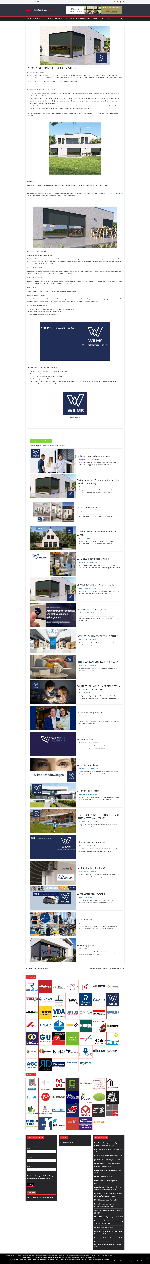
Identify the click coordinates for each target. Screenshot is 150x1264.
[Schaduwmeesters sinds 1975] (53, 847)
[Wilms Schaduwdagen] (53, 770)
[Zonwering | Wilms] (53, 950)
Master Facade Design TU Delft (38, 968)
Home (29, 19)
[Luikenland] (59, 994)
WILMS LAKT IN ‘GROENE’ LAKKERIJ (94, 558)
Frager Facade (99, 1177)
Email (29, 1148)
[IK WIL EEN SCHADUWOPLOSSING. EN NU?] (53, 641)
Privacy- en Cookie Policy (135, 1261)
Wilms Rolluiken (85, 919)
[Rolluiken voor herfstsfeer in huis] (53, 461)
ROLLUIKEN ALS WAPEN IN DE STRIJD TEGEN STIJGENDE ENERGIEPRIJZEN (98, 688)
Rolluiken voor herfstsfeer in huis (93, 455)
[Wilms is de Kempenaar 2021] (53, 718)
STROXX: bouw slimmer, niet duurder (106, 1210)
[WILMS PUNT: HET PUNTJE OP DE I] (53, 615)
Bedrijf (29, 1157)
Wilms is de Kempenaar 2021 (91, 712)
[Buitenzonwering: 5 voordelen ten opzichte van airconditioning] (53, 486)
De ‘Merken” (49, 19)
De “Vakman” (59, 19)
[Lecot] (32, 1033)
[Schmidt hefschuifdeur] (32, 994)
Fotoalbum (106, 19)
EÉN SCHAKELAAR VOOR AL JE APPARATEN (97, 661)
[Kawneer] (112, 981)
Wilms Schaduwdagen (88, 765)
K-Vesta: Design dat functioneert (105, 1156)
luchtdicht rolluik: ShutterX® (91, 868)
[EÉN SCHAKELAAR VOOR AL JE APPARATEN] (53, 667)
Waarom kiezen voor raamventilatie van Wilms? (96, 533)
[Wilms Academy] (53, 744)
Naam (28, 1166)
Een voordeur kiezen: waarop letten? (106, 1170)
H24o (90, 949)
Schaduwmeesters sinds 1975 (91, 842)
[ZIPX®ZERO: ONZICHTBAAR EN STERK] (53, 589)
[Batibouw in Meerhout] (53, 795)
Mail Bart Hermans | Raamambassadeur (40, 1198)
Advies (95, 19)
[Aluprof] (99, 981)
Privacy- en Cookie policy (43, 1176)
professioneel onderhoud (102, 1160)
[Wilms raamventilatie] (53, 512)
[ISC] (58, 981)
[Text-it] (85, 1060)
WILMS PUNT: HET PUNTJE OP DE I (93, 609)
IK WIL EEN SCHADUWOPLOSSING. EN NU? (97, 636)
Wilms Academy (85, 739)
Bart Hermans (40, 72)
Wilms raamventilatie (87, 507)
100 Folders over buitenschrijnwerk (78, 19)
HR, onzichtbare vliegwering (103, 1217)
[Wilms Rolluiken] (53, 924)
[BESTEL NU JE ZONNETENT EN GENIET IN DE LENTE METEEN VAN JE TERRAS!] (53, 821)
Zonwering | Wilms (86, 945)
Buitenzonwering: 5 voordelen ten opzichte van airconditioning (98, 482)
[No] (148, 1259)
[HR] (85, 981)
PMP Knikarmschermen (102, 1200)
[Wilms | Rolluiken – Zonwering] (75, 403)
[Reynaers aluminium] (85, 994)
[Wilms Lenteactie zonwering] (53, 898)
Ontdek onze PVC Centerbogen (104, 1181)
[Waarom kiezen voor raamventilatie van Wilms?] (53, 538)
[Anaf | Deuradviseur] (45, 1020)
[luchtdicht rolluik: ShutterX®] (53, 873)
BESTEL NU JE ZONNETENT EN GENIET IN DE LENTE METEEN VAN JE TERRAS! (98, 816)
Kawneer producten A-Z (102, 1238)
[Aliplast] (45, 981)
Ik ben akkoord (119, 1261)
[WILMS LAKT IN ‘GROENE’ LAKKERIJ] (53, 564)
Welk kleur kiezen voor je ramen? (105, 1149)
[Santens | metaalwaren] (99, 994)
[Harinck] (72, 994)
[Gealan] (45, 994)
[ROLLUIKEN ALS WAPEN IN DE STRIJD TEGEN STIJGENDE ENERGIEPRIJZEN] (53, 692)
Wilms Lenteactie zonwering (91, 893)
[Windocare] (72, 981)
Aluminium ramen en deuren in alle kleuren (108, 1231)
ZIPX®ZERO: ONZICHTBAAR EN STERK (95, 584)
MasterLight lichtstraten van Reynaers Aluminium (106, 968)
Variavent (97, 1227)
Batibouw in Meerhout (88, 790)
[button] (41, 19)
